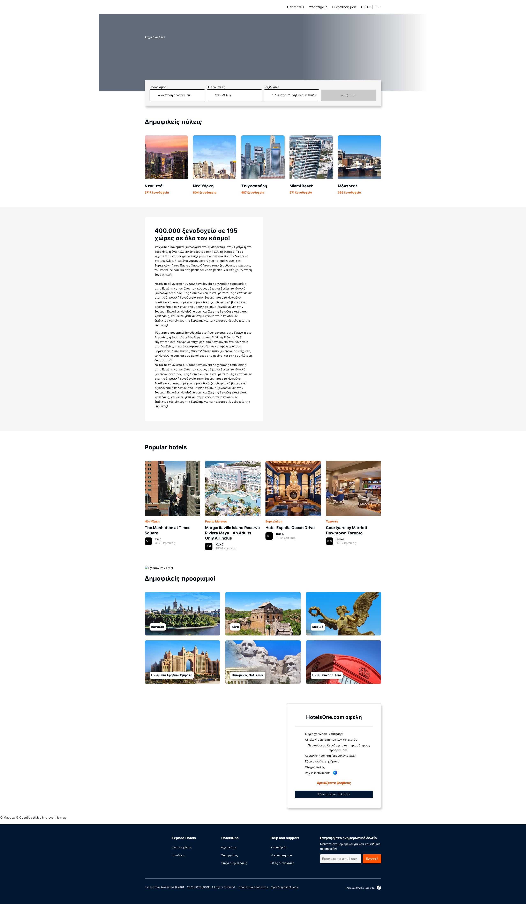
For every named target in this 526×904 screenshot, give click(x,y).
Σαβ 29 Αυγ (223, 95)
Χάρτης (212, 755)
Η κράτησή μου (344, 7)
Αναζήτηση (348, 95)
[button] (378, 7)
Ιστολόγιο (178, 855)
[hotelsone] (170, 7)
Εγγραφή (372, 858)
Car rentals (295, 7)
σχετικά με (229, 847)
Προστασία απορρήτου (253, 887)
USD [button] (364, 7)
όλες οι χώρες (182, 847)
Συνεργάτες (229, 855)
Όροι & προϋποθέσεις (285, 887)
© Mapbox (7, 817)
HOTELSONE (202, 887)
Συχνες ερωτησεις (234, 863)
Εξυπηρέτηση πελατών (334, 794)
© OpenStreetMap (29, 817)
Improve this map (54, 817)
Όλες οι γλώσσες (282, 863)
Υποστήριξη (318, 7)
